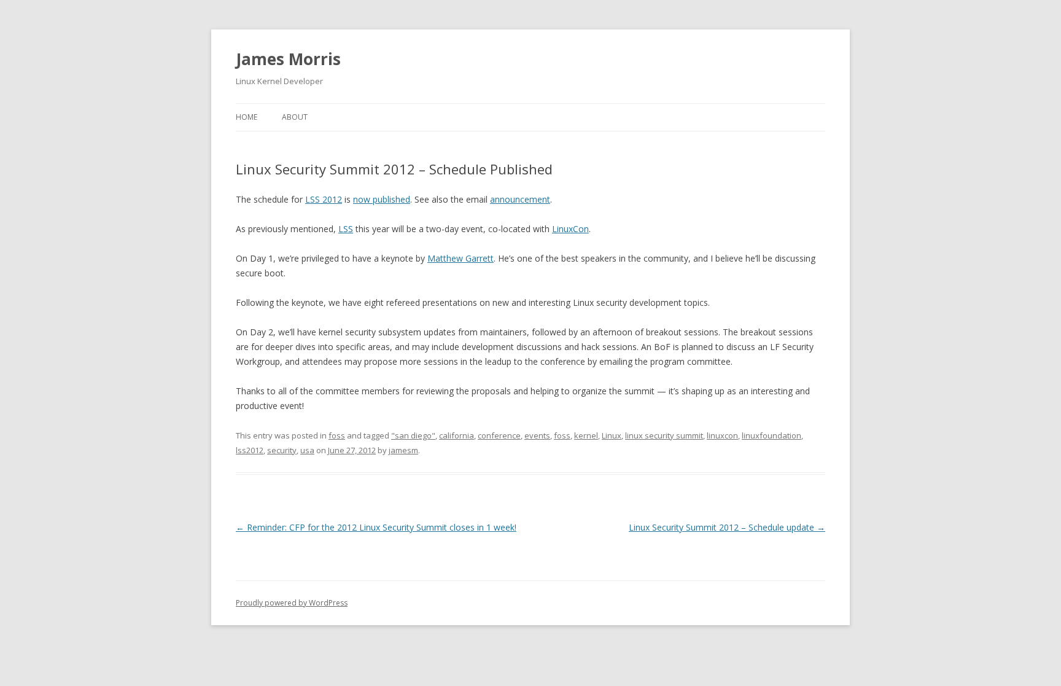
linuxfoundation (771, 435)
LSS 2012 (323, 199)
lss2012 (249, 450)
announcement (520, 199)
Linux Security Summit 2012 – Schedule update (727, 527)
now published (381, 199)
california (456, 435)
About (295, 117)
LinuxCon (570, 229)
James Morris (288, 59)
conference (499, 435)
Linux (611, 435)
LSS (345, 229)
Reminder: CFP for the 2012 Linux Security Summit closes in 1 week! (376, 527)
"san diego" (413, 435)
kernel (586, 435)
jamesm (403, 450)
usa (307, 450)
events (537, 435)
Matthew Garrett (460, 258)
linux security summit (664, 435)
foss (336, 435)
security (282, 450)
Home (246, 117)
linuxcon (722, 435)
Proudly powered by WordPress (292, 603)
